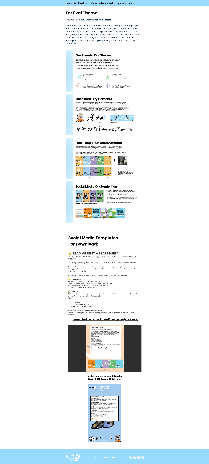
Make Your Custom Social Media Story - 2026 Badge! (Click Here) (105, 378)
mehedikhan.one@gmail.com (91, 311)
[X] (139, 457)
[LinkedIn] (143, 457)
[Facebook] (131, 457)
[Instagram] (135, 457)
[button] (102, 3)
